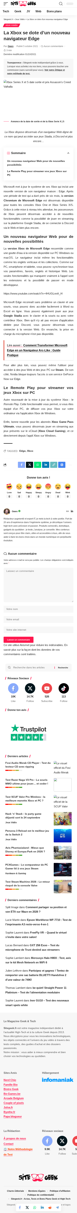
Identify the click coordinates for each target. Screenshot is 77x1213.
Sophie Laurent (14, 932)
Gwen (10, 46)
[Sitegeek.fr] (24, 4)
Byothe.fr (9, 1111)
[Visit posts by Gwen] (7, 511)
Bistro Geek (11, 1089)
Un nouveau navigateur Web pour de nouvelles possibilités (36, 163)
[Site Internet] (67, 511)
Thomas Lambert (15, 987)
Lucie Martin (12, 919)
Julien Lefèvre (13, 970)
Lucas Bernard (14, 945)
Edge (22, 450)
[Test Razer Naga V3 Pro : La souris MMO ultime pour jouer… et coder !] (63, 784)
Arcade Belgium (14, 1098)
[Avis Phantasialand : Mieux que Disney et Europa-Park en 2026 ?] (63, 852)
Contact (8, 1143)
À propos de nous (15, 1138)
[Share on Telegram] (57, 1207)
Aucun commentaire (53, 46)
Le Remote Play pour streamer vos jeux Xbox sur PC (37, 173)
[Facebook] (13, 693)
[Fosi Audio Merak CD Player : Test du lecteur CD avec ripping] (63, 767)
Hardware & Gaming (15, 873)
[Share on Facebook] (19, 1207)
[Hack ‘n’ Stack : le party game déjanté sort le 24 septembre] (63, 818)
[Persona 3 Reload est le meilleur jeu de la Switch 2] (63, 835)
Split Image (11, 907)
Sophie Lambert (14, 957)
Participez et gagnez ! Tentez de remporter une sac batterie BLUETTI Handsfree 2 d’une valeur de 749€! (37, 975)
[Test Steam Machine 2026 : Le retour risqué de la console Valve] (63, 886)
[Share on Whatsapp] (34, 1207)
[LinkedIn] (72, 511)
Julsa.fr (8, 1107)
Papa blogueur (13, 1116)
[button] (7, 4)
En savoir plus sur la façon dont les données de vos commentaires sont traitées (36, 649)
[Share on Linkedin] (42, 1207)
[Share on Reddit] (50, 1207)
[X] (30, 693)
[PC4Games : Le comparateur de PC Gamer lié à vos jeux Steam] (63, 869)
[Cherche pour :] (32, 668)
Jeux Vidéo (11, 25)
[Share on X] (27, 1207)
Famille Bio (11, 1084)
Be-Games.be (12, 1093)
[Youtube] (47, 693)
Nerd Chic (10, 1079)
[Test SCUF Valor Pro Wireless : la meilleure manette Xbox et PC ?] (63, 801)
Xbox (30, 450)
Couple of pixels (14, 1102)
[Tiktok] (64, 693)
